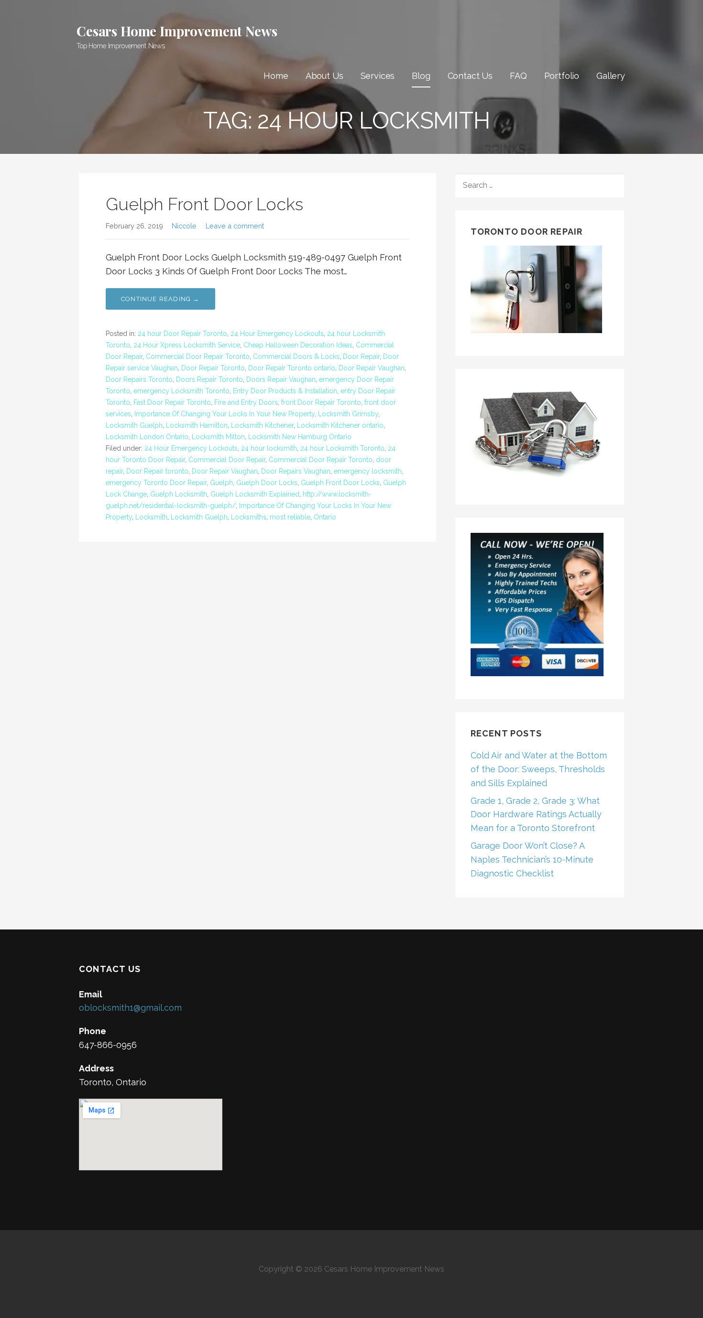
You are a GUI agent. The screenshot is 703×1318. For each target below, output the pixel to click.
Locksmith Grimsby (348, 414)
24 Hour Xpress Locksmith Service (186, 345)
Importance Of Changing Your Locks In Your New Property (224, 414)
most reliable (290, 517)
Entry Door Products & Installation (285, 391)
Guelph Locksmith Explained (254, 494)
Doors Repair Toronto (209, 379)
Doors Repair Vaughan (281, 379)
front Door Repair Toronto (321, 402)
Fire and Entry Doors (246, 402)
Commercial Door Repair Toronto (198, 356)
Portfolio (562, 76)
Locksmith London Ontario (147, 437)
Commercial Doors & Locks (296, 356)
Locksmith (151, 517)
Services (378, 76)
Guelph (221, 482)
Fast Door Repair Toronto (172, 402)
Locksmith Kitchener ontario (340, 425)
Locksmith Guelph (134, 425)
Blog (421, 76)
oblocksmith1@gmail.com (130, 1008)
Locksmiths (248, 517)
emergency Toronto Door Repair (156, 482)
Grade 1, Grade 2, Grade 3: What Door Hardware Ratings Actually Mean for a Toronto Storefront (536, 814)
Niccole (184, 226)
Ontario (325, 517)
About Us (324, 76)
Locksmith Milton (218, 437)
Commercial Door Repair (226, 460)
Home (276, 76)
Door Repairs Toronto (139, 379)
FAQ (518, 76)
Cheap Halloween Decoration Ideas (297, 345)
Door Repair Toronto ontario (291, 368)
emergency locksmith (368, 471)
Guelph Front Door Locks (204, 204)
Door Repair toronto (157, 471)
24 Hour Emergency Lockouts (277, 333)
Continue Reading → (160, 298)
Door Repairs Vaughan (295, 471)
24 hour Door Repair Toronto (182, 333)
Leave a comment (235, 226)
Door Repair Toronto (213, 368)
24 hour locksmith (269, 448)
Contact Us (470, 76)
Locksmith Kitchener (262, 425)
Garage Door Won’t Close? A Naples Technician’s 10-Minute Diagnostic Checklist (532, 859)
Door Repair (361, 356)
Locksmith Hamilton (197, 425)
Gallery (610, 76)
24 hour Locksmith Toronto (342, 448)
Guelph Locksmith (178, 494)
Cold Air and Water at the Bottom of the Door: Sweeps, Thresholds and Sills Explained (539, 769)
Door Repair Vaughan (372, 368)
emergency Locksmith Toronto (181, 391)
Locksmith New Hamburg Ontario (300, 437)
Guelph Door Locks (266, 482)
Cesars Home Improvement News (177, 31)
